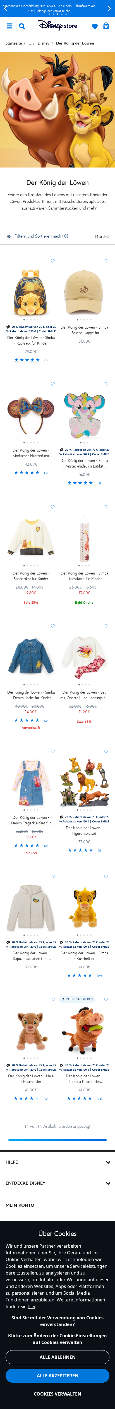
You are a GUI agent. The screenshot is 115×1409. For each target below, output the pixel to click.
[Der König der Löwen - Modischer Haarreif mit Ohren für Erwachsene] (31, 417)
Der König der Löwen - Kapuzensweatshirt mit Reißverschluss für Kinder (31, 956)
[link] (31, 360)
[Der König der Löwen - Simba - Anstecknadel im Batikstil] (84, 417)
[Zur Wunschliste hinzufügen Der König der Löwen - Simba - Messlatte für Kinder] (106, 507)
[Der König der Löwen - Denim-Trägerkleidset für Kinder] (31, 784)
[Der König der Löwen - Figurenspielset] (84, 784)
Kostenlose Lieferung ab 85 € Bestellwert (57, 8)
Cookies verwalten (57, 1394)
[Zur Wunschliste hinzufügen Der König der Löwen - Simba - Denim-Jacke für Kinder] (52, 626)
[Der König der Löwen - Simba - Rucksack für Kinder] (31, 294)
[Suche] (22, 26)
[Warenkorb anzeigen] (106, 26)
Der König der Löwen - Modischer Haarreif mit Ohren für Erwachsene (31, 453)
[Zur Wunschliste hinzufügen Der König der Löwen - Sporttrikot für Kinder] (52, 507)
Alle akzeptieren (57, 1376)
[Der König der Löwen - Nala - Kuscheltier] (31, 1032)
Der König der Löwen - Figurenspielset (84, 831)
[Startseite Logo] (57, 26)
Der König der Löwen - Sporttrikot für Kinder (31, 576)
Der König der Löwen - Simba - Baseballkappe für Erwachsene (84, 330)
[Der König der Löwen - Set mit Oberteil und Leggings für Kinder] (84, 659)
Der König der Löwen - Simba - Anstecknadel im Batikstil (84, 463)
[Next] (109, 8)
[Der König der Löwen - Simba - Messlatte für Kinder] (84, 540)
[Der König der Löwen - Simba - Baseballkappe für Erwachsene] (84, 294)
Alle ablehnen (58, 1357)
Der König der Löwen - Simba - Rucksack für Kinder (31, 340)
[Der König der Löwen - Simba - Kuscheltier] (84, 909)
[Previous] (5, 8)
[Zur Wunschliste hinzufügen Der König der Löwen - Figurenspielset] (106, 751)
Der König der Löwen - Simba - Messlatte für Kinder (84, 576)
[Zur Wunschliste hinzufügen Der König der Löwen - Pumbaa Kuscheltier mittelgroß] (106, 999)
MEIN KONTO (20, 1205)
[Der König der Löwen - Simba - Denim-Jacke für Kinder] (31, 659)
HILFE (12, 1162)
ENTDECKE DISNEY (25, 1183)
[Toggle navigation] (9, 25)
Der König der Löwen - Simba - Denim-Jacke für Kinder (31, 695)
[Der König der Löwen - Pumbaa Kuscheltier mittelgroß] (84, 1032)
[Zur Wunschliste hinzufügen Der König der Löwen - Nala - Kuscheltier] (52, 999)
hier (31, 1306)
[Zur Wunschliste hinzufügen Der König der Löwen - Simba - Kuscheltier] (106, 876)
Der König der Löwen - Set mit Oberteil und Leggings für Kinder (84, 695)
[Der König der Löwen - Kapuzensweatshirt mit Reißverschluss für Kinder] (31, 909)
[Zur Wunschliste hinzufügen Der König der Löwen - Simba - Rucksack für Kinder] (52, 261)
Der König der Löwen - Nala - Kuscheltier (31, 1079)
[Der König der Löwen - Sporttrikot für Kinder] (31, 540)
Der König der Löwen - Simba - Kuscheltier (84, 956)
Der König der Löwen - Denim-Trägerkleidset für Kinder (31, 820)
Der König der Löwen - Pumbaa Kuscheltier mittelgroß (84, 1079)
